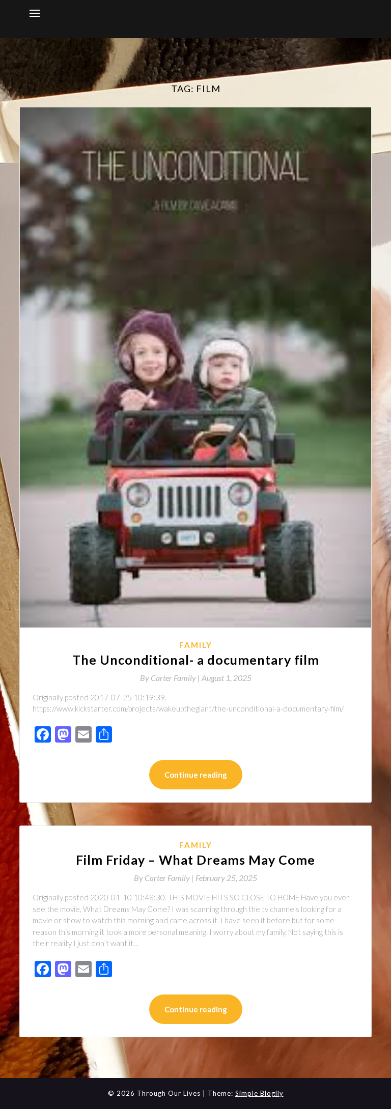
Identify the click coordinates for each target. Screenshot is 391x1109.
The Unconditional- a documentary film (195, 659)
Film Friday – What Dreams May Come (195, 859)
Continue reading (195, 774)
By (171, 678)
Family (195, 644)
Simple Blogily (259, 1093)
